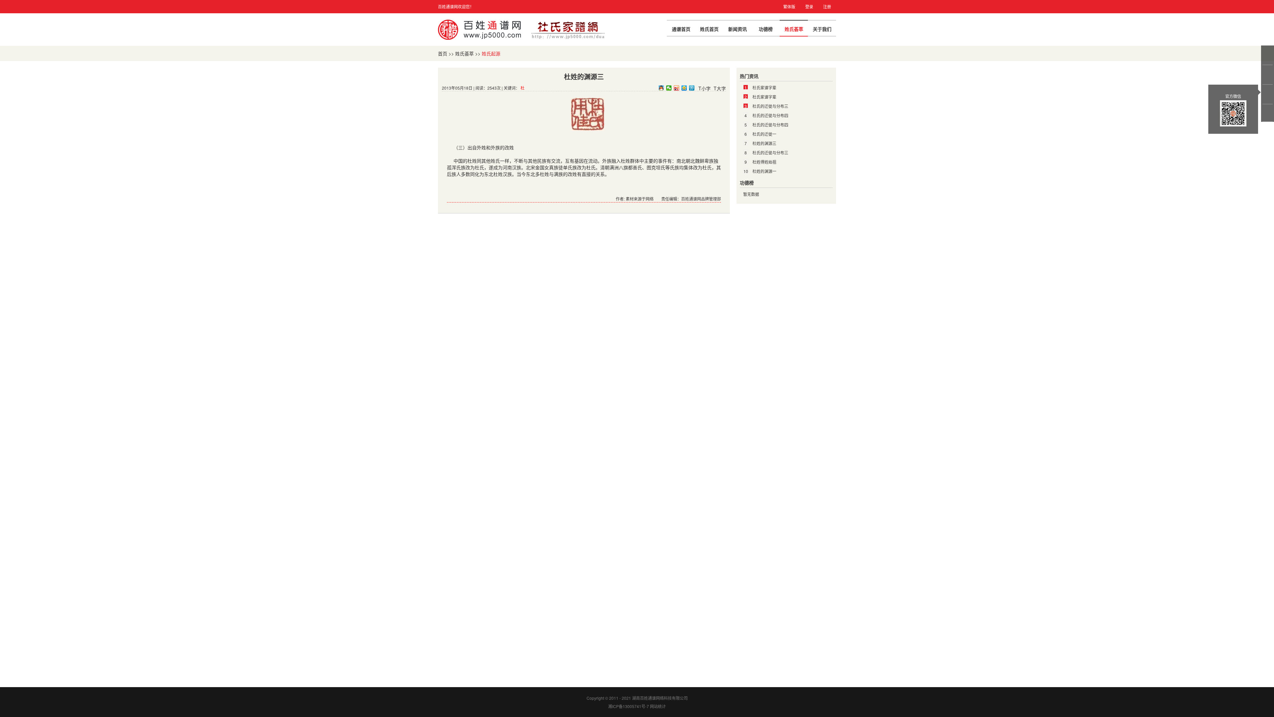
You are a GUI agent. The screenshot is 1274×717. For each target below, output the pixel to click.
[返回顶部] (1268, 113)
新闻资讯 (737, 29)
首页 (442, 53)
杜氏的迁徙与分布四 (770, 115)
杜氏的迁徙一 (764, 134)
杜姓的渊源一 (764, 171)
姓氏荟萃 (794, 29)
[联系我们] (1268, 74)
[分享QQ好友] (661, 88)
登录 (809, 6)
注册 (827, 6)
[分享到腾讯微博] (692, 88)
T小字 (704, 88)
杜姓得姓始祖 (764, 162)
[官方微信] (1268, 94)
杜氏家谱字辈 (764, 87)
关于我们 (822, 29)
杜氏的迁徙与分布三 (770, 106)
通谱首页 (681, 29)
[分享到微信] (669, 88)
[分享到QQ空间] (684, 88)
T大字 (720, 88)
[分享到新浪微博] (676, 88)
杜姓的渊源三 (764, 143)
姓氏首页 (709, 29)
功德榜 (766, 29)
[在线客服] (1268, 55)
